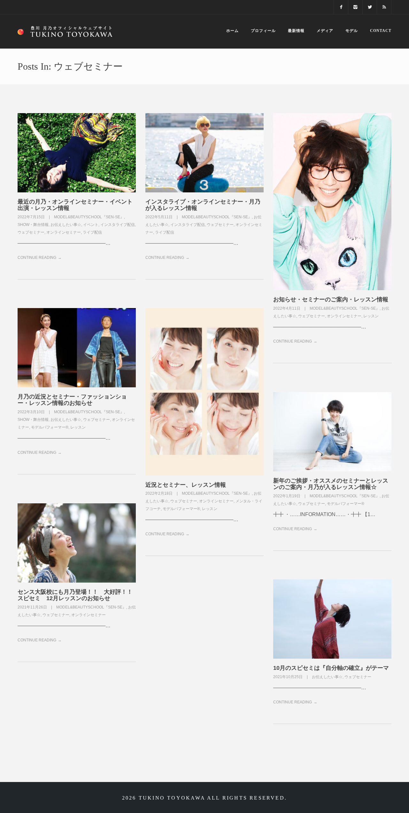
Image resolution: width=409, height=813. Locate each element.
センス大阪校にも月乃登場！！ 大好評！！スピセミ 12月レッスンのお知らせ (75, 595)
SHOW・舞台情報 (33, 224)
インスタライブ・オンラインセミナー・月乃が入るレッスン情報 (202, 204)
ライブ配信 (92, 232)
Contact (380, 30)
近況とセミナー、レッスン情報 (185, 485)
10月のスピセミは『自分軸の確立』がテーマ (331, 668)
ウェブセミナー (31, 232)
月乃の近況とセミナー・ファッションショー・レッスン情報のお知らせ (72, 399)
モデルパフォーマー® (49, 427)
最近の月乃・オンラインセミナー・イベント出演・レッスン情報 (75, 204)
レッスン (371, 316)
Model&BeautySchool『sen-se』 (89, 217)
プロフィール (263, 30)
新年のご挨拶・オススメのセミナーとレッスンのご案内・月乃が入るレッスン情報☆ (330, 483)
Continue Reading (37, 257)
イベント (90, 224)
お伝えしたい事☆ (65, 224)
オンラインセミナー (63, 232)
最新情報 (296, 30)
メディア (325, 30)
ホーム (232, 30)
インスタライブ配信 (117, 224)
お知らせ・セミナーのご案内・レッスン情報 (330, 299)
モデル (351, 30)
